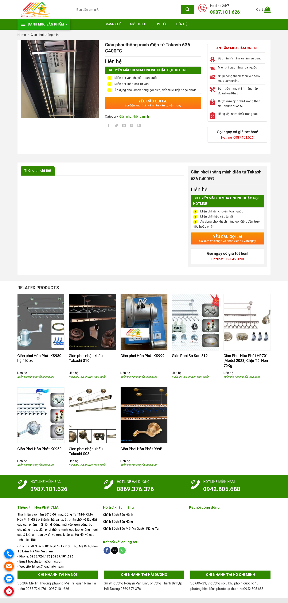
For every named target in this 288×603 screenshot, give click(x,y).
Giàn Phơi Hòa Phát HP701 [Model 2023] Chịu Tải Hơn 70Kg (245, 360)
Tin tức (161, 24)
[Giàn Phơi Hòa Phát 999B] (144, 415)
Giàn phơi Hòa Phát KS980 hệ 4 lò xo (39, 358)
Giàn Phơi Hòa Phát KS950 (39, 449)
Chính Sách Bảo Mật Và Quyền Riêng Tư (131, 528)
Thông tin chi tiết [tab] (37, 171)
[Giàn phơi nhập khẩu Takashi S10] (92, 322)
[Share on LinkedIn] (139, 126)
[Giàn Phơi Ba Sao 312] (195, 322)
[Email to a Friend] (124, 126)
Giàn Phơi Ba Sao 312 (190, 355)
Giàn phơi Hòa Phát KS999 (142, 355)
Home (21, 35)
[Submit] (187, 9)
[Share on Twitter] (116, 126)
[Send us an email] (114, 550)
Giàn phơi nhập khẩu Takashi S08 (86, 451)
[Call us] (122, 550)
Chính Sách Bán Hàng (118, 522)
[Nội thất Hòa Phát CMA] (42, 9)
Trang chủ (112, 24)
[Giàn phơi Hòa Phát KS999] (144, 322)
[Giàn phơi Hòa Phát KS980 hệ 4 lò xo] (41, 322)
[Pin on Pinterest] (131, 126)
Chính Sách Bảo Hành (118, 515)
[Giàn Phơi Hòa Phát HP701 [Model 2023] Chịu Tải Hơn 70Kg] (247, 322)
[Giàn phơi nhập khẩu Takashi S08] (92, 415)
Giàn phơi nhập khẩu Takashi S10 (86, 358)
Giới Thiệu (138, 24)
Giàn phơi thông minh (45, 35)
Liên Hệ (181, 24)
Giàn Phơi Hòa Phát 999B (141, 449)
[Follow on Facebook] (107, 550)
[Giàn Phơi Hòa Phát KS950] (41, 415)
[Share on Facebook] (108, 126)
